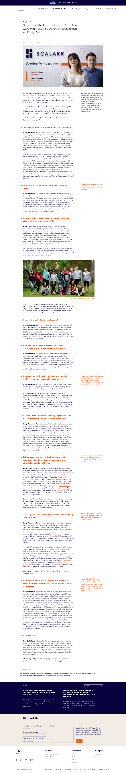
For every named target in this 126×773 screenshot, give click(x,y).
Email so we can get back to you (33, 738)
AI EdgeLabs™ (42, 8)
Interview (32, 37)
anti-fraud (37, 37)
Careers (97, 757)
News (73, 760)
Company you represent (30, 732)
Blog (86, 8)
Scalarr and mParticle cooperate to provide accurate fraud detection (46, 675)
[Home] (21, 8)
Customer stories (77, 757)
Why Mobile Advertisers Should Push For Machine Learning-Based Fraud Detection (39, 693)
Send (79, 741)
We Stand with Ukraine (68, 3)
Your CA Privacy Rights (71, 769)
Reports (74, 763)
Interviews (30, 22)
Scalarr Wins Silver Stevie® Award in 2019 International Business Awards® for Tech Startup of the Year (59, 673)
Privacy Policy (48, 769)
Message (52, 726)
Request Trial (110, 8)
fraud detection (54, 37)
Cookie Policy (58, 769)
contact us (68, 661)
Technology (75, 8)
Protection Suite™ (59, 8)
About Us (98, 754)
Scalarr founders (45, 37)
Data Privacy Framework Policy (88, 769)
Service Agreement (104, 769)
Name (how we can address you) (33, 726)
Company (97, 8)
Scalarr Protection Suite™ (52, 754)
